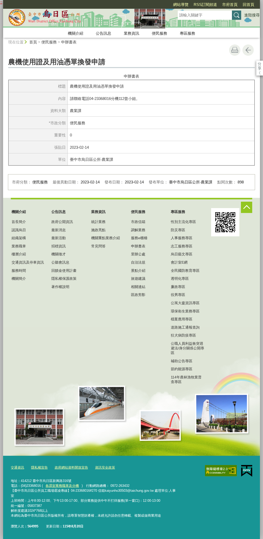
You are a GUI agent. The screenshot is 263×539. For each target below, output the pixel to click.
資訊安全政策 (105, 467)
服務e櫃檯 (139, 238)
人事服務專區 (181, 238)
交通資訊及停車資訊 (28, 262)
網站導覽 (181, 4)
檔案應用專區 (181, 319)
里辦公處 (138, 254)
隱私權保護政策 (64, 278)
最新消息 (58, 230)
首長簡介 (19, 222)
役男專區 (178, 295)
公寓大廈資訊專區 (185, 303)
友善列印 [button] (234, 50)
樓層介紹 (19, 254)
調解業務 (138, 230)
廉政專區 (178, 287)
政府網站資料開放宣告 (71, 467)
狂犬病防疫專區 (183, 335)
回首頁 (248, 4)
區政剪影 (138, 295)
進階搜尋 (252, 15)
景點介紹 (138, 270)
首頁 (33, 42)
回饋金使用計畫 (64, 270)
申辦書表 (69, 42)
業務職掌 (19, 246)
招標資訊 (58, 246)
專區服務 (187, 33)
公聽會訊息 (60, 262)
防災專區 (178, 230)
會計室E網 (179, 262)
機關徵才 (58, 254)
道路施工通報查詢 (185, 327)
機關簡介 (19, 278)
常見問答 (98, 246)
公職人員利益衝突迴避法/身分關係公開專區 (187, 348)
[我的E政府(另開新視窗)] (246, 471)
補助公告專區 (181, 361)
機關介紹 (75, 33)
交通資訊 (17, 467)
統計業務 (98, 222)
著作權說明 (60, 287)
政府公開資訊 (62, 222)
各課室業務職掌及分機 (62, 486)
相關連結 (138, 287)
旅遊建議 (138, 278)
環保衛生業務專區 (185, 311)
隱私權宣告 (39, 467)
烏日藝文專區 (181, 254)
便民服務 (159, 33)
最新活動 (58, 238)
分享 (259, 64)
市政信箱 (138, 222)
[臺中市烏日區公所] (84, 18)
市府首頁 (230, 4)
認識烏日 (19, 230)
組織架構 (19, 238)
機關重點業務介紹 (105, 238)
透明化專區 (180, 278)
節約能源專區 (181, 369)
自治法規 (138, 262)
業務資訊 (131, 33)
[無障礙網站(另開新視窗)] (221, 470)
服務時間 (19, 270)
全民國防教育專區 (185, 270)
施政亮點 (98, 230)
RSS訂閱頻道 (205, 4)
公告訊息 (103, 33)
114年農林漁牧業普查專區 (186, 379)
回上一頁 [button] (248, 50)
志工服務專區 (181, 246)
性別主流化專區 (183, 222)
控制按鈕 (246, 207)
